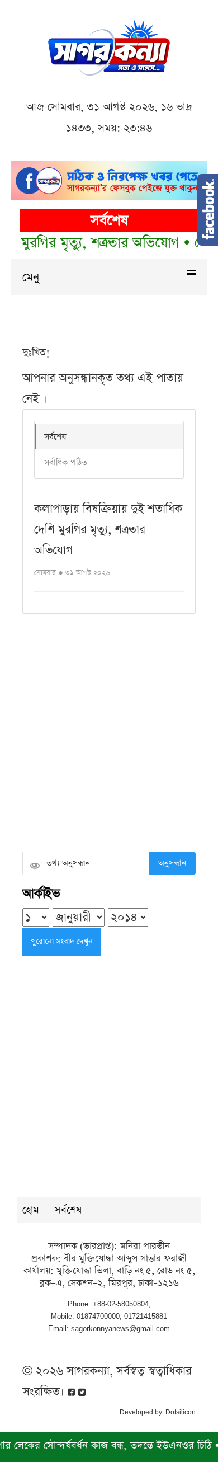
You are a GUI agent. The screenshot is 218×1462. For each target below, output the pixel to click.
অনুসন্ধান (172, 863)
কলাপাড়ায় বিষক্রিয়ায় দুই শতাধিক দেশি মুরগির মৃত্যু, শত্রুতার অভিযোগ (108, 529)
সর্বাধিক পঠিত (65, 462)
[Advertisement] (109, 734)
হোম (30, 1210)
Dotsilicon (180, 1412)
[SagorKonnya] (109, 46)
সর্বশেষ (55, 437)
